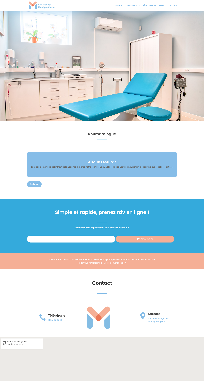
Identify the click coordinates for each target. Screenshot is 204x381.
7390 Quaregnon (156, 321)
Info (161, 5)
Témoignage (149, 5)
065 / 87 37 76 (55, 320)
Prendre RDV (133, 5)
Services (119, 5)
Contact (172, 5)
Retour (34, 184)
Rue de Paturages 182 (158, 318)
